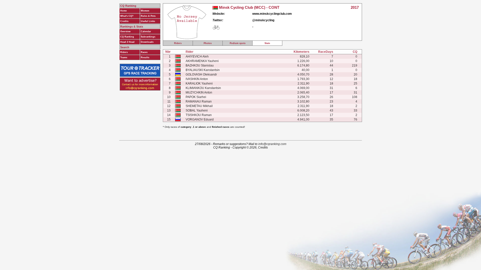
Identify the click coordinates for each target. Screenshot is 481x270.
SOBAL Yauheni (197, 110)
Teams (123, 57)
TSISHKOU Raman (199, 115)
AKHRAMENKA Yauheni (202, 61)
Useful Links (148, 21)
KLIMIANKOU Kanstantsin (203, 88)
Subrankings (148, 37)
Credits (124, 21)
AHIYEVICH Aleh (197, 56)
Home (123, 11)
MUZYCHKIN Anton (199, 92)
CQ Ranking (127, 37)
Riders (124, 52)
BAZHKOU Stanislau (200, 65)
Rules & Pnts (148, 16)
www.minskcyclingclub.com (272, 14)
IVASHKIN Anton (197, 79)
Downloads (147, 42)
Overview (125, 31)
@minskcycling (263, 20)
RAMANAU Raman (199, 101)
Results (145, 57)
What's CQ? (127, 16)
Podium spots (238, 43)
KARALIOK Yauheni (199, 83)
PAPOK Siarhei (196, 97)
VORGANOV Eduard (200, 119)
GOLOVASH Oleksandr (201, 74)
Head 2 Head (127, 42)
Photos (208, 43)
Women (145, 11)
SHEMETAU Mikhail (199, 106)
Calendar (146, 31)
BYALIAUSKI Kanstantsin (203, 70)
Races (144, 52)
